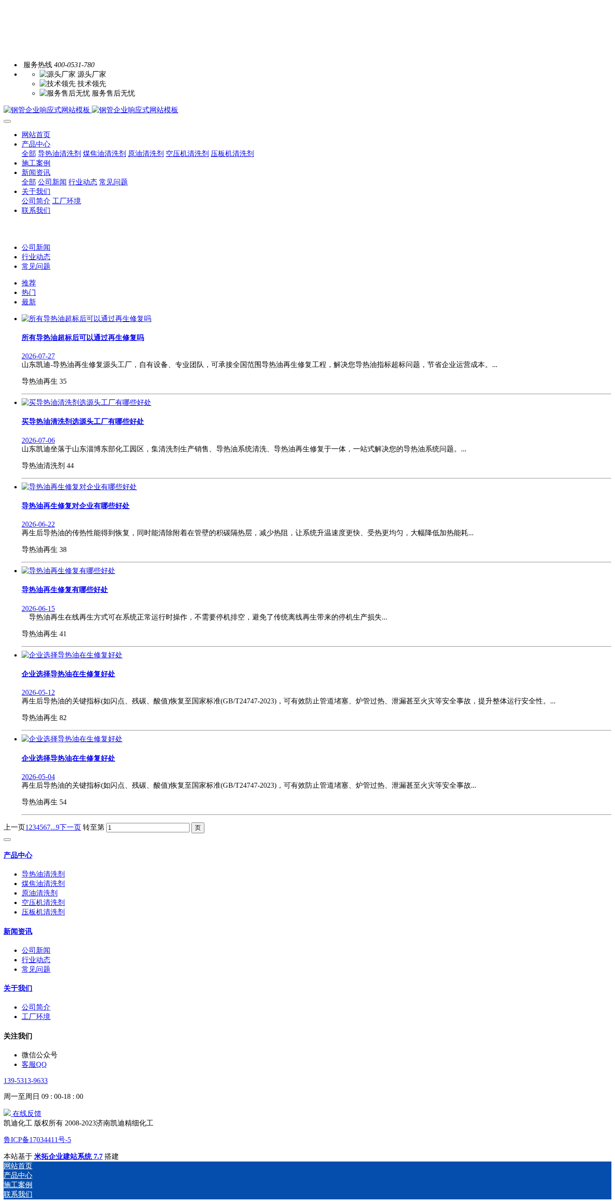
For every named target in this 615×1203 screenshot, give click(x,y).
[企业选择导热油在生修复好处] (72, 655)
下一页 (70, 827)
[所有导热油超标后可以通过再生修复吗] (86, 318)
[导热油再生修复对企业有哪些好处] (79, 487)
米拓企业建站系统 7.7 (68, 1156)
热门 (29, 292)
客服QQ (34, 1064)
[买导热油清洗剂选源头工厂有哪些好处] (86, 402)
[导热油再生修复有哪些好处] (68, 570)
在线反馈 (26, 1113)
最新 (29, 302)
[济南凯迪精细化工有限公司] (307, 110)
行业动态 (36, 257)
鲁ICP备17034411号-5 (37, 1139)
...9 (54, 827)
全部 (29, 153)
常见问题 (36, 266)
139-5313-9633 (26, 1080)
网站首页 (36, 134)
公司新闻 (36, 247)
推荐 (29, 283)
